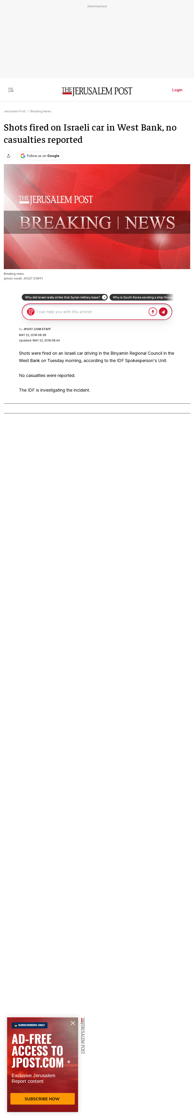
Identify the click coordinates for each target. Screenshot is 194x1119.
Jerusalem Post (15, 111)
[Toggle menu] (10, 90)
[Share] (8, 156)
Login (177, 89)
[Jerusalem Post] (97, 92)
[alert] (42, 1064)
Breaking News (40, 111)
